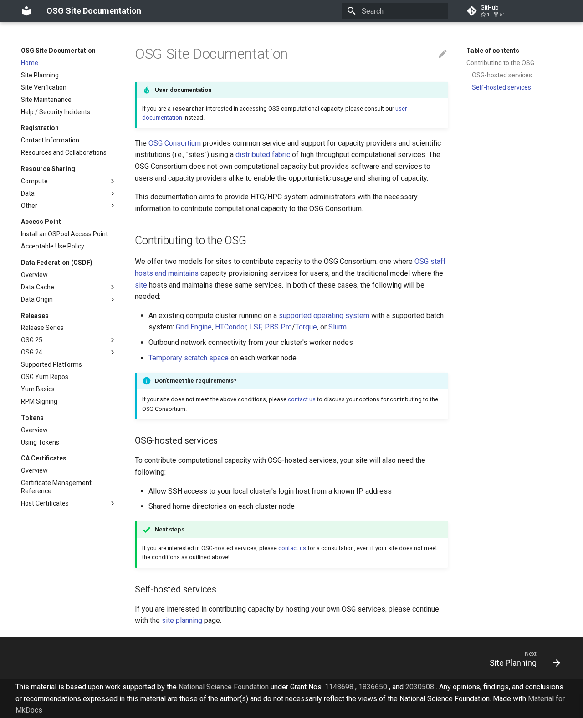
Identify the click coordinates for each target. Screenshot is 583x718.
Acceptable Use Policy (52, 246)
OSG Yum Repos (44, 376)
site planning (182, 620)
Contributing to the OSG (500, 62)
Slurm (337, 327)
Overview (34, 274)
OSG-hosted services (502, 75)
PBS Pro (278, 327)
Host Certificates (45, 503)
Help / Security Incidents (55, 112)
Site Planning (40, 75)
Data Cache (37, 287)
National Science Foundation (224, 687)
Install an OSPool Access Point (64, 234)
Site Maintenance (46, 99)
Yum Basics (38, 389)
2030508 (419, 687)
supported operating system (324, 315)
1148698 (339, 687)
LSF (255, 327)
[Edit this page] (442, 54)
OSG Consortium (174, 143)
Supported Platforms (51, 364)
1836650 (372, 687)
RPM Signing (39, 401)
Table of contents (492, 50)
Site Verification (43, 87)
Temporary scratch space (188, 358)
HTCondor (230, 327)
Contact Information (50, 140)
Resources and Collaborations (64, 152)
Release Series (42, 327)
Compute (34, 181)
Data (28, 193)
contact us (302, 399)
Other (29, 205)
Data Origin (37, 299)
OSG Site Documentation (58, 50)
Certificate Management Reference (56, 487)
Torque (306, 327)
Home (29, 62)
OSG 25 (31, 340)
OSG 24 (31, 352)
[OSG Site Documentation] (26, 11)
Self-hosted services (501, 87)
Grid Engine (194, 327)
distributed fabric (262, 154)
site (141, 285)
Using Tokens (40, 442)
